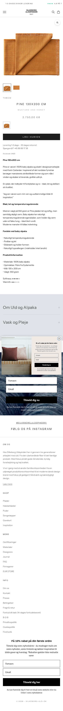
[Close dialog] (59, 338)
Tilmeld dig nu (46, 365)
